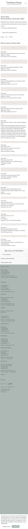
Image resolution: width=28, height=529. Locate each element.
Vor (6, 37)
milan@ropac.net (4, 355)
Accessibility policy (10, 386)
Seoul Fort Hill (4, 361)
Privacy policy (3, 386)
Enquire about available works (9, 32)
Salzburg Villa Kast (5, 323)
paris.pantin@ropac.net (6, 301)
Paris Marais (3, 282)
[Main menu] (25, 3)
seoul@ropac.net (4, 368)
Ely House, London (5, 266)
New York (3, 374)
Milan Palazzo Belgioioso (6, 347)
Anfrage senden (26, 254)
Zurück (2, 37)
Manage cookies (6, 526)
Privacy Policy (4, 523)
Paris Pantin (3, 294)
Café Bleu (3, 307)
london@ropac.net (5, 273)
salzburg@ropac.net (5, 331)
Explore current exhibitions (7, 258)
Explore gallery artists (6, 262)
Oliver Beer (5, 17)
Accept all (15, 526)
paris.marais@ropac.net (6, 289)
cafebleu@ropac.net (5, 317)
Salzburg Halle (4, 335)
